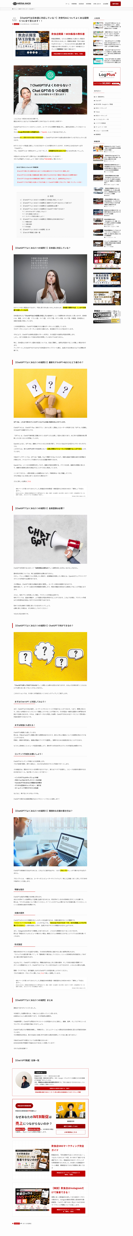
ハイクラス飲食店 (101, 123)
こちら (29, 481)
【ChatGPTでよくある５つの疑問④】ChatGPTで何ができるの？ (43, 209)
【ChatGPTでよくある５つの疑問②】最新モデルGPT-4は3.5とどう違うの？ (47, 203)
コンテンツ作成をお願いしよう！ (35, 216)
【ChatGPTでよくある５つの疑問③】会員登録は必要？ (40, 206)
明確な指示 (29, 222)
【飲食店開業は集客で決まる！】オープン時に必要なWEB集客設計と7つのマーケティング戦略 (57, 1092)
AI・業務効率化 (100, 97)
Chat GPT (16, 24)
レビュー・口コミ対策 (102, 131)
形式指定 (28, 227)
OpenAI (44, 132)
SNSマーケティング (101, 108)
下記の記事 (47, 159)
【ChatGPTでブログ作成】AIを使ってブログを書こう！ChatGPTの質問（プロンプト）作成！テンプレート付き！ (49, 182)
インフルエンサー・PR (102, 119)
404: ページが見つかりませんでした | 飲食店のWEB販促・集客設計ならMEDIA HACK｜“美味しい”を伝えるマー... (50, 490)
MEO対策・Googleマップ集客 (104, 104)
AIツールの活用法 (27, 1223)
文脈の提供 (29, 224)
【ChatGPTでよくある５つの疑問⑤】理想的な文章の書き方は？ (43, 219)
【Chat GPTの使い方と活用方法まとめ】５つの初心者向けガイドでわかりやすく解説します (43, 171)
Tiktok (98, 112)
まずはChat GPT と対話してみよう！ (36, 211)
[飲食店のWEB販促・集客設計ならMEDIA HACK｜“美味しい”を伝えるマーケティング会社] (21, 3)
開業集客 (98, 134)
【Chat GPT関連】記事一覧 (31, 232)
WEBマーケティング (101, 115)
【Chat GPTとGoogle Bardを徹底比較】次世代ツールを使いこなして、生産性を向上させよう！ (44, 178)
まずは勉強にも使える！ (33, 214)
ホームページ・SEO (101, 127)
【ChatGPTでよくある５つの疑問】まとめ (36, 229)
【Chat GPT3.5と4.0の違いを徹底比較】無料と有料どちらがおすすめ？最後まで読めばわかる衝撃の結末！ (47, 175)
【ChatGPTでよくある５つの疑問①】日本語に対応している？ (42, 200)
